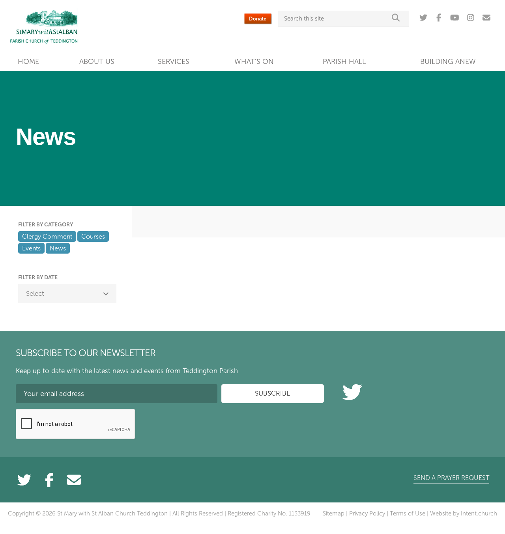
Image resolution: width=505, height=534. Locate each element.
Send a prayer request (451, 477)
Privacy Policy (367, 513)
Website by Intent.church (463, 513)
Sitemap (333, 513)
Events (31, 248)
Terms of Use (407, 513)
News (58, 248)
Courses (93, 236)
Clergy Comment (47, 236)
